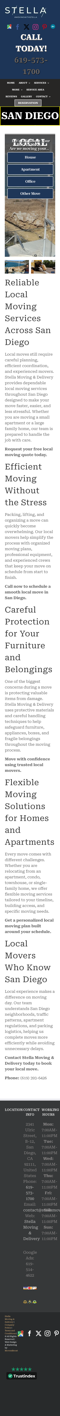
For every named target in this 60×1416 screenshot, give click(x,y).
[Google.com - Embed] (11, 1140)
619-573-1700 (30, 1193)
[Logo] (26, 11)
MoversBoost (11, 1351)
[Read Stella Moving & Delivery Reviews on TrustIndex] (21, 1376)
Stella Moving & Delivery (9, 1319)
